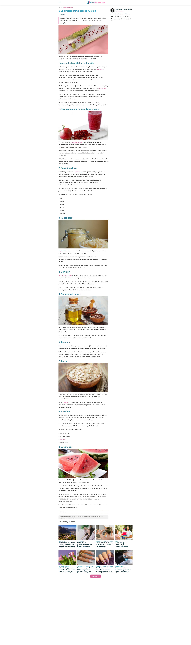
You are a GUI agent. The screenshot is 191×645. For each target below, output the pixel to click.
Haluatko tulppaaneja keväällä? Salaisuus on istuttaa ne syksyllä (66, 570)
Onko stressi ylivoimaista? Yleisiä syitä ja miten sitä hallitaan (84, 545)
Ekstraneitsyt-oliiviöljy (65, 275)
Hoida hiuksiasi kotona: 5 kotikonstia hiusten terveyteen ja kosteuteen (104, 545)
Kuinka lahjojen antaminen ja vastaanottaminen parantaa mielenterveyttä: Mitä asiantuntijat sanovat (122, 545)
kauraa (66, 402)
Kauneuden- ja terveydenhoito (104, 541)
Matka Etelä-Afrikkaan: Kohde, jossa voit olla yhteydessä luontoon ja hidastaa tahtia (67, 545)
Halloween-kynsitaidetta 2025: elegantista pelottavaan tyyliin (86, 570)
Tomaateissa (62, 346)
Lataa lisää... (95, 576)
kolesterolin (102, 88)
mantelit (62, 439)
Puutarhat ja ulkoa (63, 566)
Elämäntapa (61, 541)
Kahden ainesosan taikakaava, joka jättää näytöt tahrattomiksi (123, 570)
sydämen (100, 69)
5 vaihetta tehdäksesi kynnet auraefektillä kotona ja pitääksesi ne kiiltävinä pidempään (104, 570)
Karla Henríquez (119, 11)
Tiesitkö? (117, 541)
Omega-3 (79, 172)
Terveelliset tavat (69, 7)
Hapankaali (61, 251)
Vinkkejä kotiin (119, 566)
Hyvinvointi (61, 7)
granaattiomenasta (76, 142)
